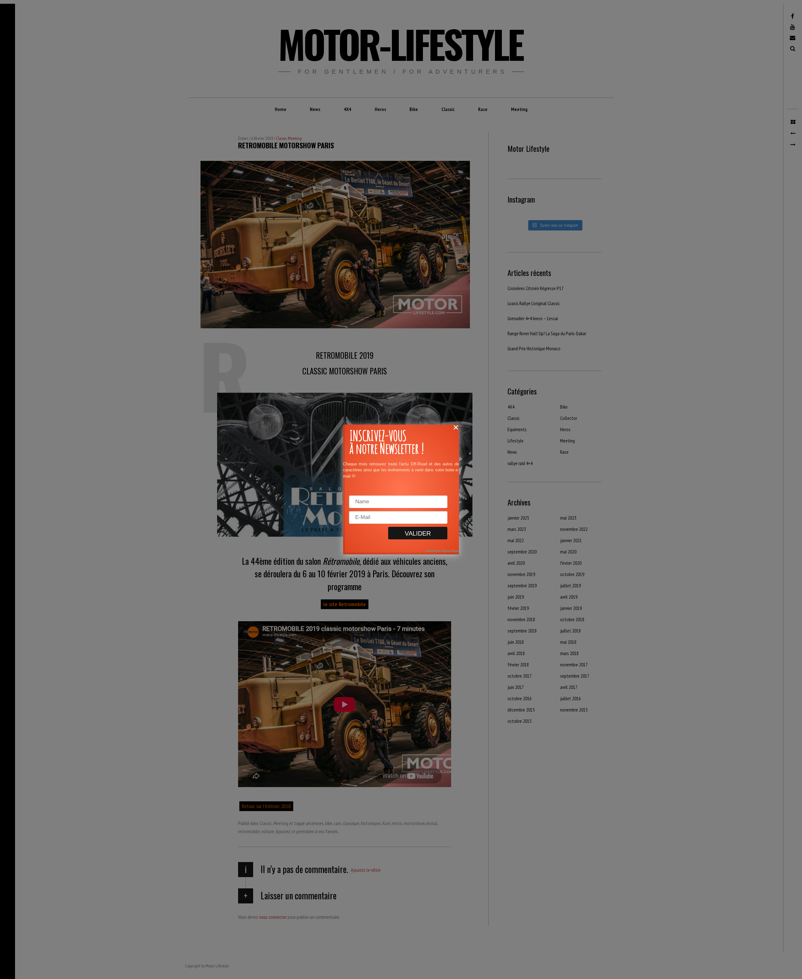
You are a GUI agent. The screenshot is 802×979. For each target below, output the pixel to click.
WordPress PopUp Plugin (442, 551)
